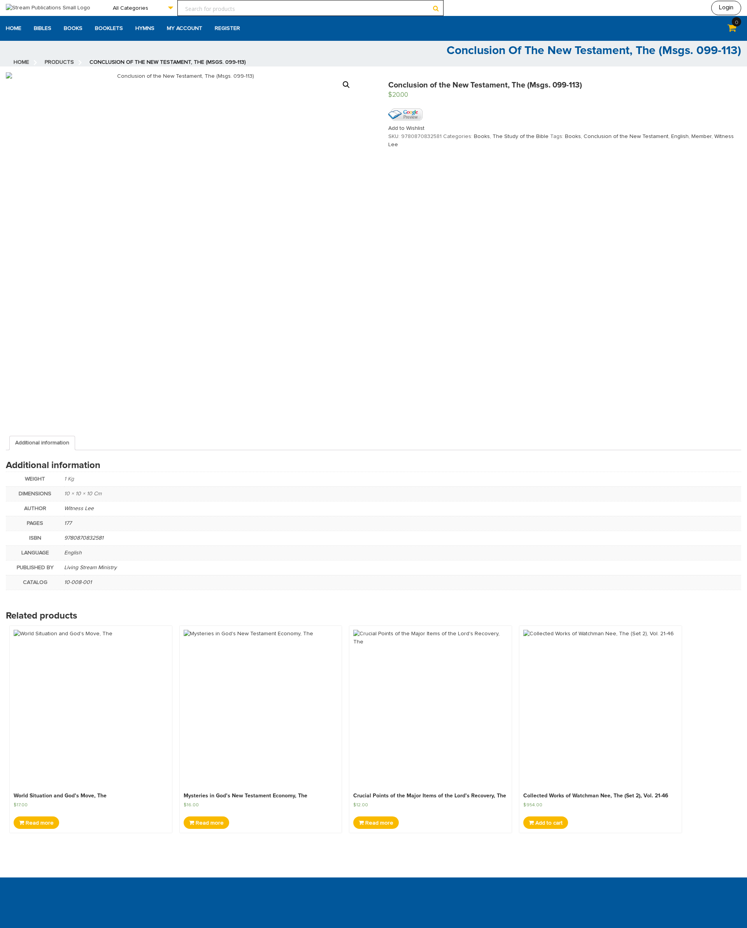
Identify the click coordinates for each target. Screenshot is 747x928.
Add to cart (548, 823)
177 (68, 523)
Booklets (109, 28)
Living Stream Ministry (90, 567)
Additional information (42, 443)
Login (726, 7)
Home (13, 28)
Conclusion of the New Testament (626, 136)
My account (184, 28)
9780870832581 (83, 538)
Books (73, 28)
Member (701, 136)
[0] (732, 29)
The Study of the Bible (521, 136)
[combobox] (143, 8)
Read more (39, 823)
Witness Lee (79, 508)
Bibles (42, 28)
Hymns (144, 28)
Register (227, 28)
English (680, 136)
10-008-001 (78, 582)
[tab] (42, 443)
